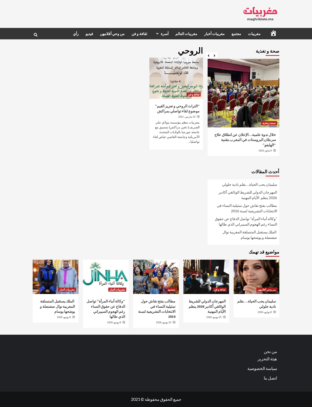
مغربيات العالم (186, 33)
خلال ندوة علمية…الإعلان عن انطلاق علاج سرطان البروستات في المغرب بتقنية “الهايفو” (245, 139)
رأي (76, 33)
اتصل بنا (270, 377)
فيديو (89, 33)
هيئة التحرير (267, 358)
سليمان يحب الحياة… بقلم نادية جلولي (249, 184)
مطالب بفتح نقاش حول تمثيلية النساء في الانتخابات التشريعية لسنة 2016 (247, 208)
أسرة (165, 33)
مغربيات (254, 33)
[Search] (35, 34)
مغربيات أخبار (214, 33)
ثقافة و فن (139, 33)
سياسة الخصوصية (262, 368)
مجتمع (236, 33)
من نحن (270, 351)
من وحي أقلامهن (112, 33)
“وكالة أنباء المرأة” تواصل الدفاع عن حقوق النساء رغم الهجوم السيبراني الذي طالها (246, 221)
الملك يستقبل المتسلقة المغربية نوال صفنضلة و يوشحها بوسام (249, 235)
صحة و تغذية (269, 123)
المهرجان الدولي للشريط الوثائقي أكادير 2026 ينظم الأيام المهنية (248, 195)
